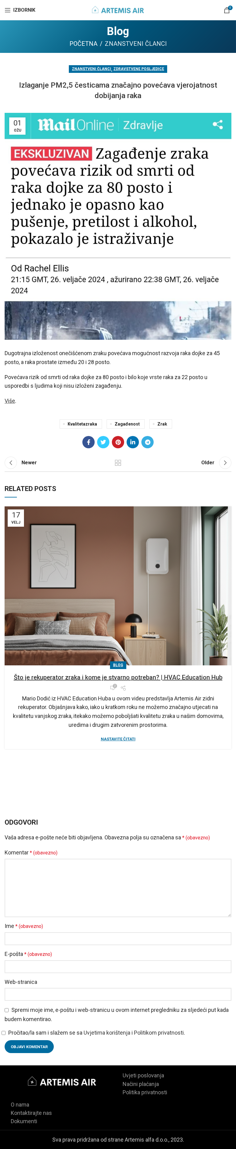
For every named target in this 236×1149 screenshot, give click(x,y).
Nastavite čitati (118, 739)
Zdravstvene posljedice (138, 69)
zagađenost (127, 424)
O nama (20, 1104)
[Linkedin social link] (133, 442)
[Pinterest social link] (118, 442)
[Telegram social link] (147, 442)
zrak (162, 424)
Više (10, 401)
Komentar (31, 852)
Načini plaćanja (141, 1084)
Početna (83, 43)
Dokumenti (24, 1121)
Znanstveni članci (136, 43)
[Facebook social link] (88, 442)
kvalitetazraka (82, 424)
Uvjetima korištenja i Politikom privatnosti (134, 1032)
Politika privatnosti (145, 1092)
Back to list (118, 463)
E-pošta (28, 954)
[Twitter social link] (103, 442)
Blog (118, 665)
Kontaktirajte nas (31, 1113)
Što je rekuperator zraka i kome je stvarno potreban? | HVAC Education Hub (118, 677)
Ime (24, 926)
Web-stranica (21, 982)
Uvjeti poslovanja (143, 1075)
